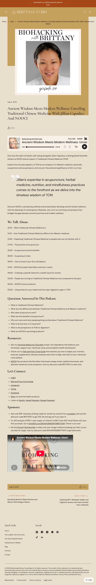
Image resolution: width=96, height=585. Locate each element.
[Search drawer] (84, 12)
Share (13, 128)
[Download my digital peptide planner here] (48, 3)
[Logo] (28, 12)
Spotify (22, 400)
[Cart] (90, 12)
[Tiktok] (36, 537)
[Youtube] (52, 532)
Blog (12, 22)
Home (4, 22)
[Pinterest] (57, 532)
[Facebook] (42, 532)
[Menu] (6, 12)
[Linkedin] (42, 537)
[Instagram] (36, 532)
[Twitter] (47, 532)
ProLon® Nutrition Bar (26, 427)
